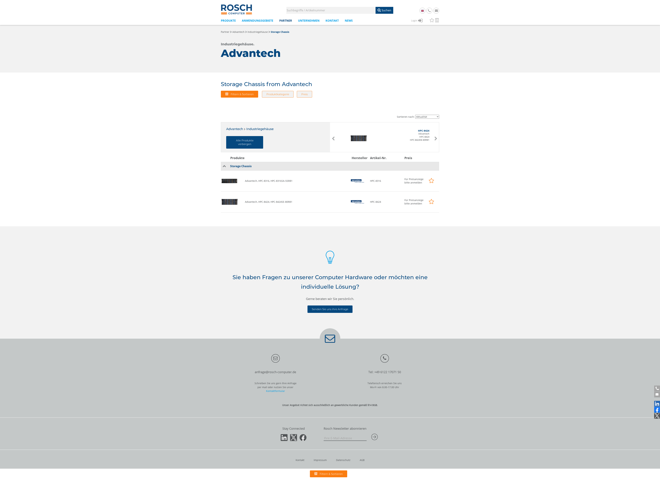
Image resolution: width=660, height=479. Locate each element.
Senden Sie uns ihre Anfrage (330, 309)
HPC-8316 (375, 180)
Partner (225, 32)
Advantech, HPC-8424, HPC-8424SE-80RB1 (268, 201)
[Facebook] (657, 410)
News (349, 21)
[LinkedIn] (657, 404)
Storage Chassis (280, 32)
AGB (362, 460)
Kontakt (300, 460)
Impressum (320, 460)
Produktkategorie (277, 94)
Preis (304, 94)
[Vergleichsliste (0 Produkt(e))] (437, 20)
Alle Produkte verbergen (245, 142)
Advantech (238, 32)
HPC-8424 (375, 201)
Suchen (386, 10)
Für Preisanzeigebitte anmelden (414, 180)
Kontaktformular (275, 391)
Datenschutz (343, 460)
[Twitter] (657, 416)
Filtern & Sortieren (242, 94)
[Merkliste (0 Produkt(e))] (432, 20)
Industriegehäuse (258, 32)
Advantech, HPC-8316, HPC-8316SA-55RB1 (269, 180)
